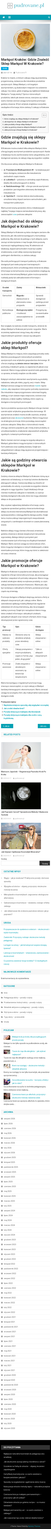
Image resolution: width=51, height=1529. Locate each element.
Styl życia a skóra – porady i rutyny (18, 1012)
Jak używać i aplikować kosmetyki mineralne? (20, 852)
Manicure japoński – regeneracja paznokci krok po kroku (23, 773)
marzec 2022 (9, 1303)
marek (37, 386)
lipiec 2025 (8, 1182)
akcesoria (19, 418)
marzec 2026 (9, 1143)
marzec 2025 (9, 1201)
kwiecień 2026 (10, 1138)
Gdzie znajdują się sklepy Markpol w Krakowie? (21, 119)
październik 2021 (11, 1327)
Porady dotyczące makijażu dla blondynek (22, 712)
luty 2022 (8, 1307)
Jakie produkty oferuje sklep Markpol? (18, 124)
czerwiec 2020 (10, 1404)
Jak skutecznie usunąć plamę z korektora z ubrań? (24, 1462)
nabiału (4, 389)
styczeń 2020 (9, 1428)
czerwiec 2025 (10, 1186)
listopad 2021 (9, 1322)
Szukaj (4, 859)
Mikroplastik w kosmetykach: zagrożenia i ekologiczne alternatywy (26, 896)
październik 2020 (11, 1385)
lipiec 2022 (8, 1283)
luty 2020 (8, 1423)
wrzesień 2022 (10, 1273)
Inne (5, 993)
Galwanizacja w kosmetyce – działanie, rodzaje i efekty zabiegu (26, 904)
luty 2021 (8, 1365)
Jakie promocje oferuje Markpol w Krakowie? (20, 130)
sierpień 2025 (9, 1177)
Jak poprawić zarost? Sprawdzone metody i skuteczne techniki (24, 813)
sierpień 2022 (9, 1278)
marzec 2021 (9, 1361)
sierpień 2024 (9, 1211)
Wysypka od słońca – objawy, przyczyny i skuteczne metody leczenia (25, 888)
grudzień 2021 (10, 1317)
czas (15, 214)
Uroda (5, 68)
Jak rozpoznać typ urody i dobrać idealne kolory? (24, 1518)
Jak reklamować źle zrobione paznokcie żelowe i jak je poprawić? (26, 912)
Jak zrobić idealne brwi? (14, 708)
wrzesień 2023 (10, 1244)
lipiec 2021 (8, 1341)
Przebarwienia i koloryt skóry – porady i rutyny (23, 1002)
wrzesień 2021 (10, 1332)
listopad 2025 (9, 1162)
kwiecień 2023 (10, 1249)
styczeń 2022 (9, 1312)
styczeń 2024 (9, 1235)
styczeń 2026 (9, 1153)
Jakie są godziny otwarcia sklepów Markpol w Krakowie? (25, 127)
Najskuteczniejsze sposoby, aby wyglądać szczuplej (26, 705)
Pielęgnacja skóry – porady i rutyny (18, 998)
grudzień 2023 (10, 1240)
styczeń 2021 (9, 1370)
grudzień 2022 (10, 1259)
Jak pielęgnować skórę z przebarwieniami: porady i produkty (8, 726)
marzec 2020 (9, 1419)
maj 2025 (8, 1191)
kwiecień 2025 (10, 1196)
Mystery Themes (34, 1526)
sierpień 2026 (9, 1119)
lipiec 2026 (8, 1124)
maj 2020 (8, 1409)
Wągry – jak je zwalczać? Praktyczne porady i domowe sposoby (26, 880)
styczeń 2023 (9, 1254)
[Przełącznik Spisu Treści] (43, 115)
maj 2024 (8, 1220)
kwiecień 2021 (10, 1356)
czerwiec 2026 (10, 1128)
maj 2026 (8, 1133)
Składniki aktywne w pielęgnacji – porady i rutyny (24, 1007)
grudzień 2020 (10, 1375)
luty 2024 (8, 1230)
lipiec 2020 (8, 1399)
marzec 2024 (9, 1225)
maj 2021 (8, 1351)
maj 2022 (8, 1293)
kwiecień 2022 (10, 1298)
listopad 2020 (9, 1380)
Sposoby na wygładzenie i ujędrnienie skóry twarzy (25, 1482)
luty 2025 (8, 1206)
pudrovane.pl (21, 73)
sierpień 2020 (9, 1394)
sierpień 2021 (9, 1336)
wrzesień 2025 (10, 1172)
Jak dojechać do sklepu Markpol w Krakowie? (21, 122)
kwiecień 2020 (10, 1414)
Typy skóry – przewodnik (14, 1017)
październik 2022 (11, 1269)
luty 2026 (8, 1148)
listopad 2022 (9, 1264)
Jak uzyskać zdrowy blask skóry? (45, 726)
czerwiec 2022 (10, 1288)
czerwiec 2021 (10, 1346)
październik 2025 (11, 1167)
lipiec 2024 (8, 1215)
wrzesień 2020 (10, 1390)
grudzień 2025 (10, 1157)
